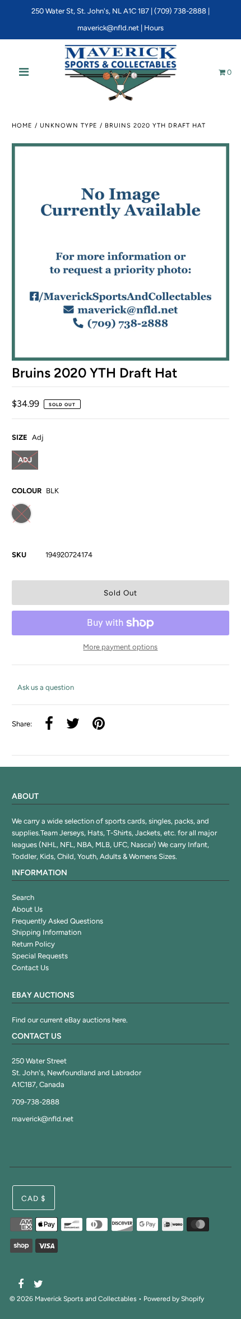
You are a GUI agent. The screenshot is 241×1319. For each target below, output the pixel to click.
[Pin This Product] (98, 724)
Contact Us (30, 967)
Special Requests (40, 956)
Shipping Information (46, 932)
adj (25, 460)
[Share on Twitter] (73, 724)
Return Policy (33, 944)
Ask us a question (45, 687)
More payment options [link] (120, 647)
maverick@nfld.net (108, 28)
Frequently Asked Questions (57, 921)
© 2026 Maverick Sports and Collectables (73, 1299)
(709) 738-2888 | (182, 11)
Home (22, 125)
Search (23, 897)
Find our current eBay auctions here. (70, 1020)
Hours (154, 28)
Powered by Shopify (173, 1299)
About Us (27, 909)
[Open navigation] (24, 73)
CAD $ (33, 1198)
